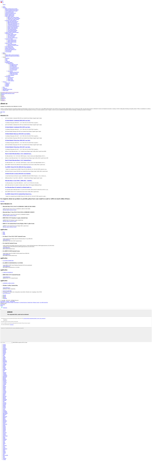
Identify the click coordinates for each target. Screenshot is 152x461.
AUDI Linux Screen (14, 74)
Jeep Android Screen (11, 35)
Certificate (7, 83)
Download (7, 58)
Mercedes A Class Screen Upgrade (6, 302)
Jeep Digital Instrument (12, 29)
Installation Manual (8, 62)
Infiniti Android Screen (12, 40)
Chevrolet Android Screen (12, 37)
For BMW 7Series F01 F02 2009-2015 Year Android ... (18, 167)
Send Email (2, 304)
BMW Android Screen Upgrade (11, 8)
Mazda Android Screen (12, 42)
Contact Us (5, 88)
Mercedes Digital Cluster (7, 89)
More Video (2, 111)
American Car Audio (9, 33)
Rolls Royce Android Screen (13, 45)
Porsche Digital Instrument (13, 26)
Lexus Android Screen (9, 11)
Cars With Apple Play (44, 302)
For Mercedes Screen (14, 64)
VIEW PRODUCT (6, 239)
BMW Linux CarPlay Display (13, 17)
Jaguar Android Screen (12, 44)
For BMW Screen (13, 65)
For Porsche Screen (13, 68)
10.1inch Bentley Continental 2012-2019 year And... (17, 127)
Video (6, 60)
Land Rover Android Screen (10, 13)
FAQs (6, 59)
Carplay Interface (11, 75)
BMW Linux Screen (14, 73)
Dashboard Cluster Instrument (10, 20)
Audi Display (16, 302)
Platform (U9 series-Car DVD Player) (12, 55)
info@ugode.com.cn (7, 293)
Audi (4, 233)
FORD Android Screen (12, 34)
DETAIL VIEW (6, 209)
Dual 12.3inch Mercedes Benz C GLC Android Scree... (18, 153)
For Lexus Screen (13, 69)
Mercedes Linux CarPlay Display (14, 18)
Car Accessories (8, 51)
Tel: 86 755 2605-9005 (7, 290)
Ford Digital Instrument (12, 31)
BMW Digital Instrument (12, 22)
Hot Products (2, 301)
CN (3, 2)
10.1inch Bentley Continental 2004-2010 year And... (17, 120)
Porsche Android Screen (9, 14)
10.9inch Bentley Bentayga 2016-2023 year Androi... (18, 133)
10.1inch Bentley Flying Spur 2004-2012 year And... (18, 140)
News (4, 52)
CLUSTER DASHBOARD (8, 260)
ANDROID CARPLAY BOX (8, 283)
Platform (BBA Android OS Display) (12, 54)
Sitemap (7, 301)
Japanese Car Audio (9, 38)
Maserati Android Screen (10, 48)
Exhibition (7, 84)
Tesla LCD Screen (11, 36)
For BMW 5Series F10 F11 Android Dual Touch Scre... (18, 194)
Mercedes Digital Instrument (13, 21)
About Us (5, 81)
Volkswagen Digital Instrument (13, 23)
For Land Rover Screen (14, 67)
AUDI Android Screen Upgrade (11, 10)
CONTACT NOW (12, 209)
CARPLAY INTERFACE (8, 272)
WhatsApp (5, 307)
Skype (1, 305)
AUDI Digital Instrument (12, 24)
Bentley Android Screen (9, 15)
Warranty (7, 86)
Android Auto (29, 302)
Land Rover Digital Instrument (13, 25)
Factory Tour (7, 82)
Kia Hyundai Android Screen (10, 49)
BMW (4, 234)
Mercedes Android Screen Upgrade (12, 9)
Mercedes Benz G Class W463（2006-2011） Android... (18, 180)
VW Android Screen (9, 46)
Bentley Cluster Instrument (13, 28)
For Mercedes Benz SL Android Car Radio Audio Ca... (18, 187)
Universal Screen (8, 50)
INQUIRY (2, 201)
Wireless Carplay (36, 302)
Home (4, 6)
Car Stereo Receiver (23, 302)
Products (4, 7)
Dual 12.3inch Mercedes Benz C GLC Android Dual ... (18, 160)
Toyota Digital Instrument (12, 30)
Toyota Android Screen (12, 39)
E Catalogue (7, 61)
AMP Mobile (12, 301)
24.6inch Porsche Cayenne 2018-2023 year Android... (18, 173)
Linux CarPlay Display (9, 16)
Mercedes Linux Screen (14, 72)
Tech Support (7, 76)
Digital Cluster (10, 79)
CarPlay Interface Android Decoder (12, 32)
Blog (4, 87)
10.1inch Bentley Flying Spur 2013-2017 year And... (18, 147)
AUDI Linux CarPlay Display (13, 19)
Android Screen (11, 63)
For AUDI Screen (13, 66)
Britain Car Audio (8, 43)
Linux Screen (10, 71)
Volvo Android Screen (9, 47)
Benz (4, 232)
